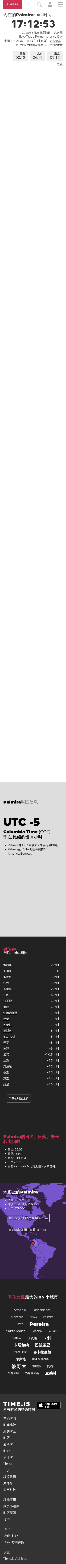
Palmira (48, 1317)
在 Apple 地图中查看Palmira (27, 1229)
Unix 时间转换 (13, 1542)
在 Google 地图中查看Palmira (28, 1218)
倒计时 (8, 1457)
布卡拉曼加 (42, 1352)
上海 (6, 1060)
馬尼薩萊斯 (32, 1373)
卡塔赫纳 (21, 1345)
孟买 (6, 1054)
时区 (6, 1438)
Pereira (39, 1324)
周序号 (8, 1483)
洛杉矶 (7, 965)
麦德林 (51, 1373)
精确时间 (9, 1418)
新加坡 (7, 1066)
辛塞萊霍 (13, 1373)
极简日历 (9, 1477)
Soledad (53, 1331)
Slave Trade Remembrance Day (40, 36)
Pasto (19, 1324)
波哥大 (19, 1366)
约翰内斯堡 (10, 1012)
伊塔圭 (17, 1338)
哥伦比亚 (16, 1297)
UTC (6, 995)
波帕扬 (36, 1366)
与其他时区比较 (19, 1098)
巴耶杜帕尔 (20, 1352)
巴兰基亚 (42, 1345)
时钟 (6, 1451)
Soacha (37, 1331)
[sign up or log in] (50, 6)
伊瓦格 (32, 1338)
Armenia (20, 1310)
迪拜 (6, 1048)
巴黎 (20, 56)
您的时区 (9, 1431)
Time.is (12, 4)
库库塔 (20, 1359)
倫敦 (6, 1007)
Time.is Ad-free (15, 1559)
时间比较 (9, 1425)
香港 (6, 1072)
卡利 (47, 1338)
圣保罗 (7, 989)
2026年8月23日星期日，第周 (42, 32)
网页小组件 (11, 1506)
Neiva (33, 1317)
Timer (7, 1464)
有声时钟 (9, 1490)
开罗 (6, 1042)
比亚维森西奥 (40, 1359)
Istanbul (9, 1036)
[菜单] (60, 5)
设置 (6, 1552)
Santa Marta (16, 1331)
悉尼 (6, 1084)
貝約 (50, 1366)
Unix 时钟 (10, 1536)
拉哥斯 (7, 1001)
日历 (6, 1470)
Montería (17, 1317)
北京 (38, 56)
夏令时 (8, 1444)
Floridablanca (41, 1310)
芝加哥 (7, 971)
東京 (55, 56)
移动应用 (9, 1500)
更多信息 (55, 40)
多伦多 (7, 977)
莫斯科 (7, 1030)
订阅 (6, 1519)
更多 (60, 63)
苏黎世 (7, 1024)
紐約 (6, 983)
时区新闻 (9, 1513)
